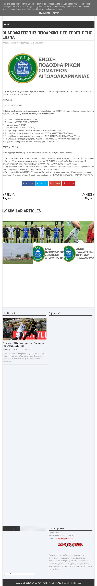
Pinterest (70, 183)
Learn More (44, 13)
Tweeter (42, 183)
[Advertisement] (21, 286)
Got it (56, 13)
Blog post (7, 198)
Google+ (56, 183)
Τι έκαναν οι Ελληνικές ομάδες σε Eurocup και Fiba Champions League (24, 344)
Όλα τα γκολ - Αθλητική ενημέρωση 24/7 (48, 583)
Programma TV (7, 574)
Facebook (29, 183)
